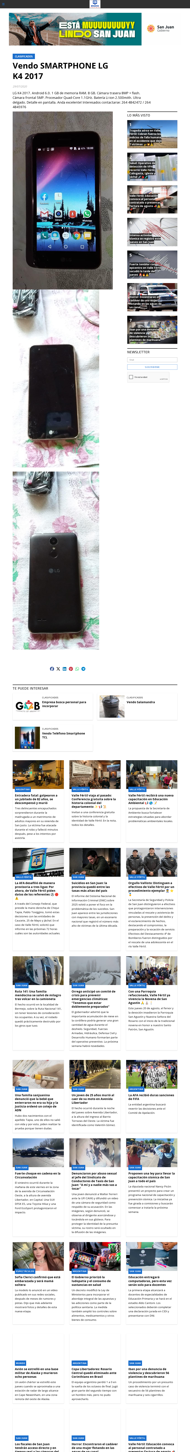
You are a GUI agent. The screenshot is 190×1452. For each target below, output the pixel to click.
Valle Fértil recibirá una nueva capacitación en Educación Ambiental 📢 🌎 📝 (151, 799)
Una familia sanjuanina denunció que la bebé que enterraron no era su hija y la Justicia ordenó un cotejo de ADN (36, 1102)
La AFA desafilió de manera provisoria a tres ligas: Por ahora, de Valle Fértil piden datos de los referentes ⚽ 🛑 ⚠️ (36, 890)
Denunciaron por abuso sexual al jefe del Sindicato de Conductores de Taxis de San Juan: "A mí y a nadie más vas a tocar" (94, 1180)
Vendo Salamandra (141, 702)
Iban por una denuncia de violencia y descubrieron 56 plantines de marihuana (148, 1372)
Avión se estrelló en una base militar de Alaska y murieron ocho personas (36, 1372)
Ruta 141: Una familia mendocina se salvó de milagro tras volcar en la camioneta (38, 995)
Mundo (20, 1363)
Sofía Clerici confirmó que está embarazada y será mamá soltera (37, 1281)
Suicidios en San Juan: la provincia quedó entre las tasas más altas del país (91, 886)
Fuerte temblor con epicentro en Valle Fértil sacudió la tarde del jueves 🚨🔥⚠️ (145, 269)
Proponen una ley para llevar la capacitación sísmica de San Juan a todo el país (151, 1177)
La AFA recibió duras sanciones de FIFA (151, 1097)
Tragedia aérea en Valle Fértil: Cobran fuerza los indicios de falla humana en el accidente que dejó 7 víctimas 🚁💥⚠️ (145, 137)
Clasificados (24, 56)
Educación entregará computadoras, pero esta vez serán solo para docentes (150, 1281)
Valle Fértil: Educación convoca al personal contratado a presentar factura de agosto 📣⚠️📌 (145, 202)
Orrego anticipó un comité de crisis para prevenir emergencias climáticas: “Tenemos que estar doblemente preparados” (93, 999)
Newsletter (138, 352)
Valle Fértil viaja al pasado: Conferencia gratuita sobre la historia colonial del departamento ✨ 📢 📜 (94, 801)
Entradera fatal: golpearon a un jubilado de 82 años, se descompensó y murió (36, 799)
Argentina (23, 789)
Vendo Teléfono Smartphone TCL (63, 735)
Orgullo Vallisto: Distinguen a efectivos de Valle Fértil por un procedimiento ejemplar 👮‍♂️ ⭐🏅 (151, 888)
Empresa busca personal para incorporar (64, 704)
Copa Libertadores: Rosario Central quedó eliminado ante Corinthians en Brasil (94, 1372)
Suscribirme (152, 367)
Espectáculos (25, 1271)
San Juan (78, 877)
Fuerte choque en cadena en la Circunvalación (38, 1175)
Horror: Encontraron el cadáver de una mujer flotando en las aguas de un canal (145, 302)
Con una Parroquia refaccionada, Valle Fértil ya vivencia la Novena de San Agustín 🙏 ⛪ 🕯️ (149, 997)
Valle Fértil (81, 789)
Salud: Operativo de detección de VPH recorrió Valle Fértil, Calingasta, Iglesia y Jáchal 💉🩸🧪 (142, 170)
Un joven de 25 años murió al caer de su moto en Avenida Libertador (93, 1099)
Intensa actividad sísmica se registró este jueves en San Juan (145, 238)
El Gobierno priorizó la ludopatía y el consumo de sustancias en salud (91, 1281)
